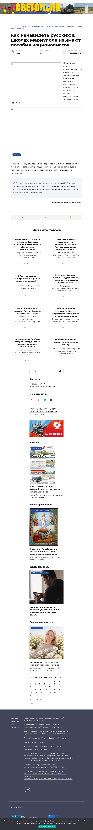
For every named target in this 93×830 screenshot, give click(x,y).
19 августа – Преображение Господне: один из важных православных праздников (43, 551)
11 (35, 686)
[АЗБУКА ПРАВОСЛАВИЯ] (43, 544)
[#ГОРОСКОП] (46, 658)
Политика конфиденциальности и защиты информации (48, 779)
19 (40, 689)
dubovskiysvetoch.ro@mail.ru (42, 387)
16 (60, 686)
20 (45, 689)
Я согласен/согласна (47, 827)
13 (45, 686)
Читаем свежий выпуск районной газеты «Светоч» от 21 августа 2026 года (45, 489)
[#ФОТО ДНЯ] (42, 482)
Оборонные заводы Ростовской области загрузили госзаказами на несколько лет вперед (65, 312)
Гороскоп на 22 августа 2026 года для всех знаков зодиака (45, 663)
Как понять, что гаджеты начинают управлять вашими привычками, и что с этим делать (44, 611)
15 (55, 686)
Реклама (14, 718)
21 (50, 689)
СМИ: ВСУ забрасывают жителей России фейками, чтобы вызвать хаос (27, 311)
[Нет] (90, 824)
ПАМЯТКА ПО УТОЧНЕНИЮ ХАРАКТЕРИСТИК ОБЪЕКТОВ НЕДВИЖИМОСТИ (43, 411)
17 (30, 689)
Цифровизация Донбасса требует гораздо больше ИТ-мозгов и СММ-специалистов (27, 343)
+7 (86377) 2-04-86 (38, 384)
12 (40, 686)
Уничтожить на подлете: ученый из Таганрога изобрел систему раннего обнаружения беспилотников (27, 244)
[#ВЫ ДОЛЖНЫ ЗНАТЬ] (46, 603)
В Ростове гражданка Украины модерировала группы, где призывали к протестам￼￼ (65, 279)
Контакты (15, 727)
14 (50, 686)
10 (31, 686)
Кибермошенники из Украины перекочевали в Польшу (65, 342)
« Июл (32, 704)
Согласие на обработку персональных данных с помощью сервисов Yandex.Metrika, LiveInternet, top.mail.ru (45, 773)
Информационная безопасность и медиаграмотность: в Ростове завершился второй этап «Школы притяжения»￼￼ (65, 245)
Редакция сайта (15, 722)
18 (36, 689)
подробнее (50, 821)
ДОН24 (16, 155)
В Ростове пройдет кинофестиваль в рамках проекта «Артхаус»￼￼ (27, 278)
